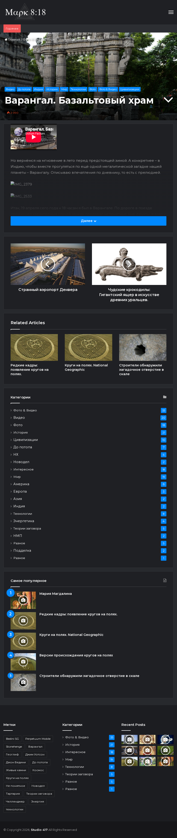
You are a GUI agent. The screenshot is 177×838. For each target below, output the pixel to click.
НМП (17, 536)
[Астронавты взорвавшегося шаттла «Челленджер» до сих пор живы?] (165, 739)
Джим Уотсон (34, 754)
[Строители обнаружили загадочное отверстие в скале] (142, 347)
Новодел (21, 462)
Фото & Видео (34, 39)
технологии (14, 809)
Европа (20, 491)
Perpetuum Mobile (37, 738)
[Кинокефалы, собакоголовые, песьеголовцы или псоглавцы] (147, 761)
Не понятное (15, 785)
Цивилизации (129, 89)
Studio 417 (39, 830)
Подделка (22, 550)
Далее (87, 221)
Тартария (13, 793)
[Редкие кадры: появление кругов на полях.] (34, 347)
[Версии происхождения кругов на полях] (23, 661)
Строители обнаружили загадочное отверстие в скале (141, 369)
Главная (13, 39)
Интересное (23, 469)
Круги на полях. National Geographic (71, 635)
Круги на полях (17, 778)
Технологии (78, 89)
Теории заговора (27, 528)
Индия (38, 89)
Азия (17, 499)
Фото (93, 89)
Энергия (37, 801)
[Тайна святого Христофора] (147, 750)
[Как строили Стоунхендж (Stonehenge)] (165, 750)
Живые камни (16, 770)
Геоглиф (12, 754)
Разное (19, 543)
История (52, 89)
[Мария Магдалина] (23, 600)
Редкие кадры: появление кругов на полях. (30, 369)
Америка (21, 484)
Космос (38, 770)
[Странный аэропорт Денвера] (129, 750)
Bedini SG (12, 738)
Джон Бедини (16, 762)
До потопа (24, 89)
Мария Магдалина (55, 594)
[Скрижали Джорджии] (129, 739)
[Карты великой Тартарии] (147, 739)
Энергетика (23, 521)
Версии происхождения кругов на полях (76, 655)
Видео (52, 39)
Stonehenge (14, 746)
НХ (15, 454)
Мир (64, 89)
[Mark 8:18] (25, 12)
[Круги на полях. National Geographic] (88, 347)
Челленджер (15, 801)
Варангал (35, 746)
